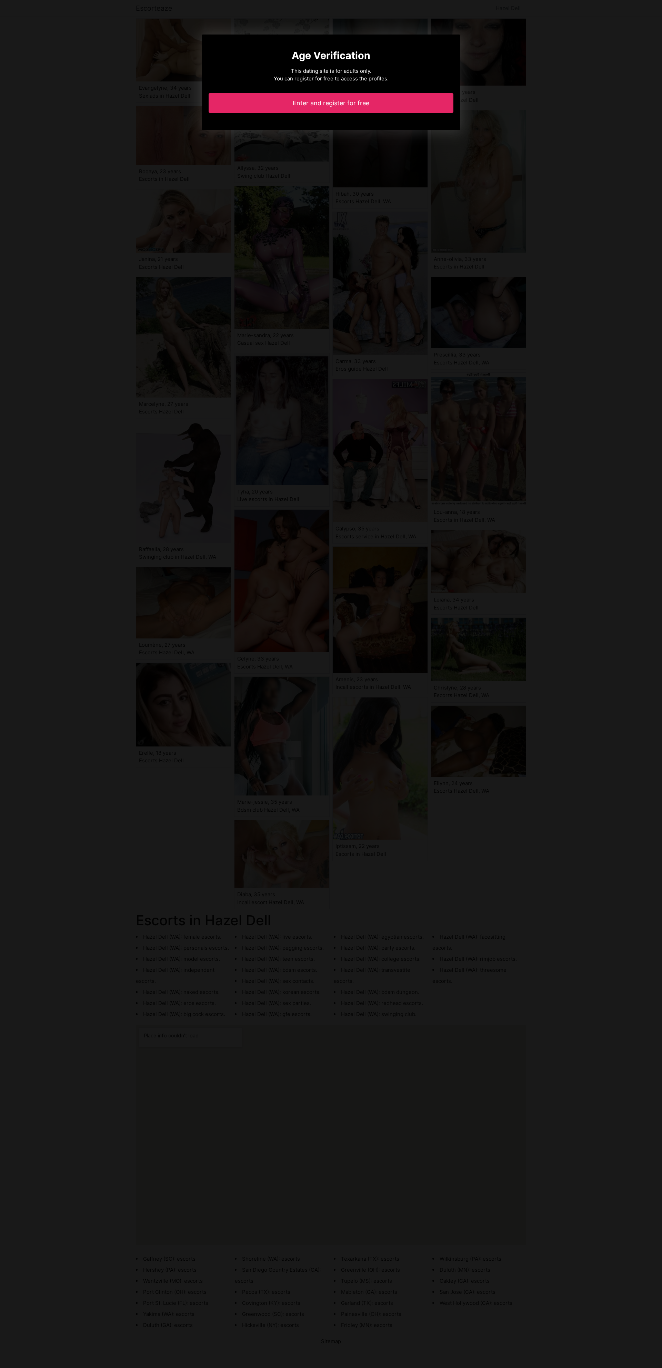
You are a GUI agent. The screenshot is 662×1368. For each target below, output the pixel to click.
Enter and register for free (331, 103)
